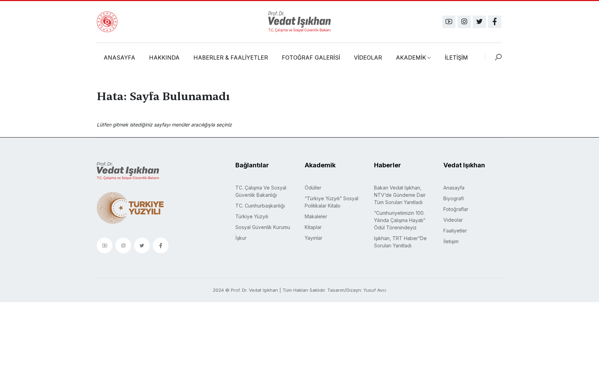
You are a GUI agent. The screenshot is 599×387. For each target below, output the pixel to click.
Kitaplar (313, 227)
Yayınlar (313, 238)
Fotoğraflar (455, 209)
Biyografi (453, 198)
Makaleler (316, 216)
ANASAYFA (119, 57)
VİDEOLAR (368, 57)
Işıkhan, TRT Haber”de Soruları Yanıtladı (400, 241)
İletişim (451, 241)
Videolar (453, 220)
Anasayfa (454, 188)
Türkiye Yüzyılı (251, 216)
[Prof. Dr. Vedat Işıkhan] (299, 21)
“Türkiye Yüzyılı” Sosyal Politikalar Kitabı (331, 202)
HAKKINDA (164, 57)
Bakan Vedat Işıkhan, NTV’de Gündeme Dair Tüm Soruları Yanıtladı (400, 195)
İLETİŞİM (456, 57)
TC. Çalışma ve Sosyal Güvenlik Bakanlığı (260, 191)
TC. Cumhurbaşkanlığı (260, 206)
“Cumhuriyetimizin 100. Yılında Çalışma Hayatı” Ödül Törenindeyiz (399, 220)
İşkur (240, 238)
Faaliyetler (455, 231)
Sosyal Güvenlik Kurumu (262, 227)
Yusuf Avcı (374, 290)
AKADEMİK (411, 57)
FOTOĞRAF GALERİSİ (311, 57)
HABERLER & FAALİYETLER (230, 57)
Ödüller (313, 188)
